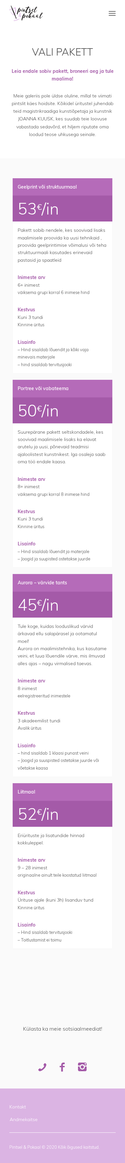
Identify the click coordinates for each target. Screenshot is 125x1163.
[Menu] (112, 13)
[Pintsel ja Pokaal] (51, 13)
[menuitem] (112, 13)
